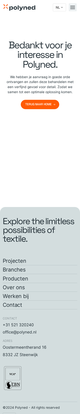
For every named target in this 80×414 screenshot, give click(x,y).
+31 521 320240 (18, 324)
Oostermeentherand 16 (24, 347)
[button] (59, 7)
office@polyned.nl (20, 332)
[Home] (19, 7)
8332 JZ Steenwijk (20, 354)
